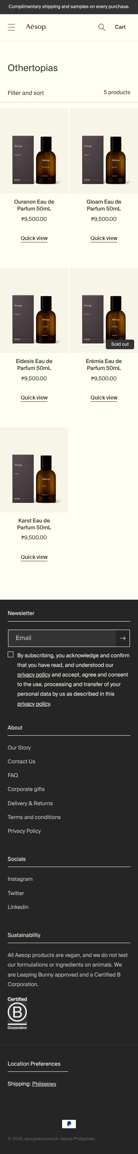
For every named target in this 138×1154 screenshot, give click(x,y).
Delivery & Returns (30, 803)
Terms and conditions (34, 817)
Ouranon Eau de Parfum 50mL (34, 205)
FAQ (13, 775)
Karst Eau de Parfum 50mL (34, 524)
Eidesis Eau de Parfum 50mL (34, 365)
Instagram (20, 879)
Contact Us (21, 761)
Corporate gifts (26, 789)
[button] (11, 27)
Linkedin (18, 907)
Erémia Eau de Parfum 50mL (104, 365)
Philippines (44, 1084)
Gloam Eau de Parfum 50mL (103, 205)
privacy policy (33, 675)
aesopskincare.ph (42, 1139)
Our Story (19, 747)
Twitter (16, 893)
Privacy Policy (24, 831)
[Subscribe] (123, 638)
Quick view (34, 238)
